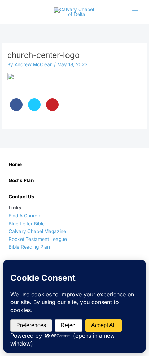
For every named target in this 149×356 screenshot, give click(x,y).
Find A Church (24, 215)
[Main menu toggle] (135, 12)
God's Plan (21, 180)
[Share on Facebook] (16, 108)
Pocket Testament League (38, 239)
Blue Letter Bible (27, 223)
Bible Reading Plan (29, 247)
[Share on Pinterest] (52, 108)
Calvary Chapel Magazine (37, 231)
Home (15, 164)
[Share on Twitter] (34, 108)
